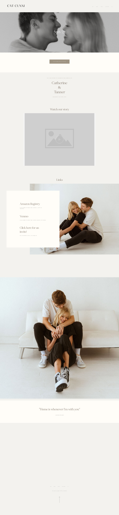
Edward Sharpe (59, 415)
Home (50, 486)
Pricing (59, 486)
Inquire (54, 486)
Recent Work (63, 486)
